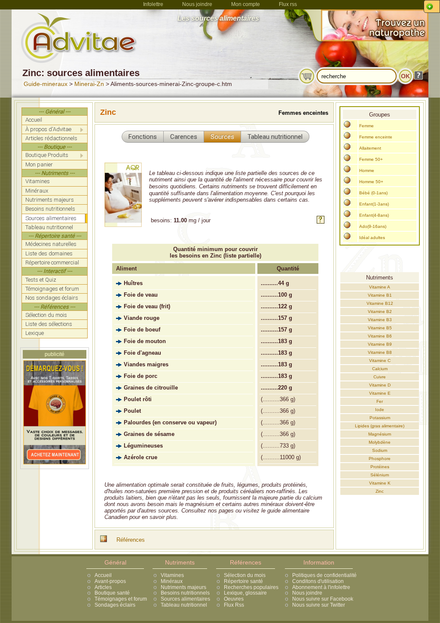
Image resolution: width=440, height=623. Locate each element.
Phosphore (380, 458)
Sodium (379, 450)
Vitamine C (380, 360)
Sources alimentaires (185, 599)
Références (130, 540)
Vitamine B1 (380, 295)
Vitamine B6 (380, 336)
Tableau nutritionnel (184, 605)
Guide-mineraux (45, 83)
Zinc (380, 491)
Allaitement (370, 148)
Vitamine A (379, 287)
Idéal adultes (372, 237)
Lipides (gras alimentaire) (379, 426)
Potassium (380, 417)
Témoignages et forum (121, 599)
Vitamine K (380, 483)
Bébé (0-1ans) (373, 192)
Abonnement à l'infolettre (321, 587)
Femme (366, 125)
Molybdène (380, 442)
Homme (366, 170)
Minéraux (172, 581)
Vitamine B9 (380, 344)
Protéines (379, 466)
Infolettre (153, 4)
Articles (103, 587)
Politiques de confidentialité (324, 575)
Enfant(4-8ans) (374, 215)
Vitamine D (380, 385)
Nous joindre (197, 4)
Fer (379, 401)
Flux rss (288, 4)
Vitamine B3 (380, 319)
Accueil (103, 575)
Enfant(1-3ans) (374, 204)
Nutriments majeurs (183, 587)
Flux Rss (234, 605)
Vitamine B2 (380, 311)
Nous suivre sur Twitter (318, 605)
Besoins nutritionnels (185, 593)
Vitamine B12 (380, 303)
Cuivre (379, 376)
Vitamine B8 (380, 352)
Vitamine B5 (380, 327)
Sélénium (379, 475)
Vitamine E (380, 393)
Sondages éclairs (115, 605)
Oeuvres (234, 599)
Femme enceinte (375, 137)
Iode (379, 409)
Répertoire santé (243, 581)
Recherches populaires (251, 587)
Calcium (380, 368)
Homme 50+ (371, 181)
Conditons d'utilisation (318, 581)
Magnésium (379, 434)
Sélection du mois (245, 575)
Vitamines (172, 575)
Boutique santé (112, 593)
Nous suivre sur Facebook (322, 599)
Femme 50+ (371, 159)
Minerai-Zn (89, 83)
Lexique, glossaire (245, 593)
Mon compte (245, 4)
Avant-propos (110, 581)
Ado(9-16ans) (372, 226)
